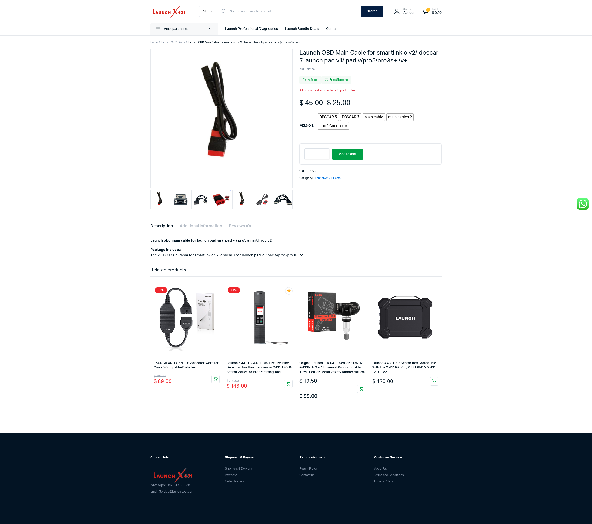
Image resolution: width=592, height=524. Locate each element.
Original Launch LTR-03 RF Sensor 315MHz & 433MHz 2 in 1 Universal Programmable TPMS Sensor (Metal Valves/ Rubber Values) (332, 368)
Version (306, 125)
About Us (380, 468)
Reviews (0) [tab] (240, 226)
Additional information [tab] (201, 226)
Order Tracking (235, 481)
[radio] (328, 117)
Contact (332, 29)
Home (154, 42)
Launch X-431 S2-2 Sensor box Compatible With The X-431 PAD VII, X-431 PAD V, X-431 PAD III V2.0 (404, 368)
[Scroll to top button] (581, 513)
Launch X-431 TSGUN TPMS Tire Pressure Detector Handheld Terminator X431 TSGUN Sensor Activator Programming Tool (259, 368)
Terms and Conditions (389, 475)
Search (372, 11)
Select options (361, 389)
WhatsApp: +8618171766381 (171, 485)
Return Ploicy (308, 468)
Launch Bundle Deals (302, 29)
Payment (231, 475)
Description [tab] (161, 226)
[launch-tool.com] (170, 11)
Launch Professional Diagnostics (251, 29)
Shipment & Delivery (238, 468)
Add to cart (347, 154)
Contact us (306, 475)
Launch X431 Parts (173, 42)
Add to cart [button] (215, 379)
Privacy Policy (383, 481)
